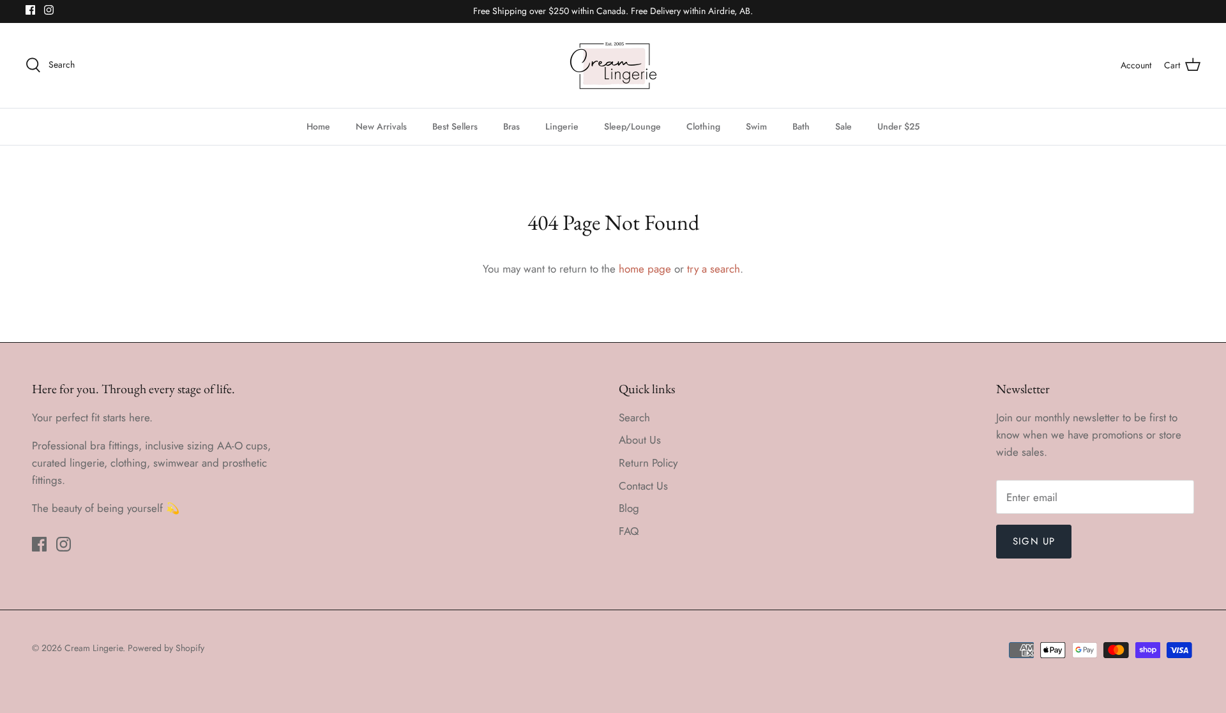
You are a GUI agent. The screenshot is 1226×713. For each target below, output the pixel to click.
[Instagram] (49, 10)
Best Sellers (455, 126)
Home (318, 126)
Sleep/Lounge (632, 126)
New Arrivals (381, 126)
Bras (511, 126)
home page (645, 268)
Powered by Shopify (166, 648)
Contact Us (643, 485)
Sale (843, 126)
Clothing (703, 126)
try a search (713, 268)
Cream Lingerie (93, 648)
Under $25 (898, 126)
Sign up (1034, 541)
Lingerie (562, 126)
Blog (629, 508)
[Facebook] (30, 10)
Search (634, 417)
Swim (756, 126)
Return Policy (648, 462)
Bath (801, 126)
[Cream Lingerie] (613, 65)
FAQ (629, 531)
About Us (640, 439)
